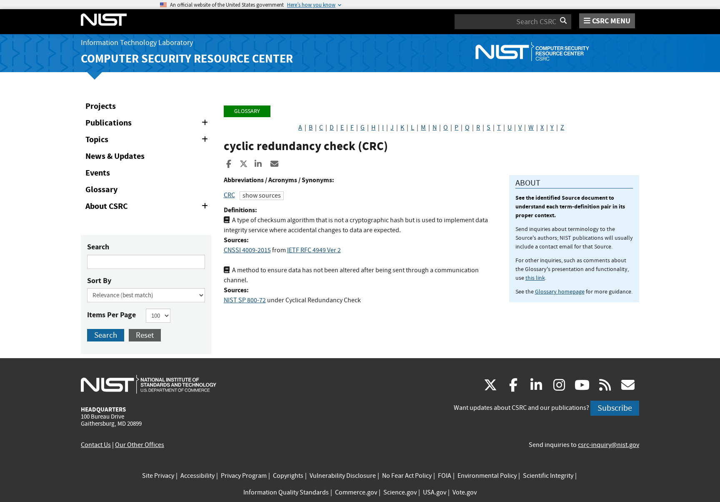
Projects (100, 106)
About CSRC (148, 208)
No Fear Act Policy (407, 476)
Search (98, 247)
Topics (148, 141)
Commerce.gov (356, 492)
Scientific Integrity (548, 476)
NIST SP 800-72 (245, 300)
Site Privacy (158, 476)
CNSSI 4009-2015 (247, 250)
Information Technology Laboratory (137, 43)
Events (97, 172)
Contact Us (96, 445)
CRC (229, 195)
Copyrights (288, 476)
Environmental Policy (487, 476)
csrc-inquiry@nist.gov (608, 445)
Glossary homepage (560, 291)
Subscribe (615, 408)
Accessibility (197, 476)
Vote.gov (464, 492)
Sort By (99, 281)
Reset (145, 335)
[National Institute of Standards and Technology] (148, 384)
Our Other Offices (139, 445)
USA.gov (434, 492)
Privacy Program (244, 476)
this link (535, 277)
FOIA (444, 476)
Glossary (101, 189)
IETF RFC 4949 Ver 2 (314, 250)
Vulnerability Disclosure (343, 476)
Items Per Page (111, 315)
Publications (148, 124)
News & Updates (115, 156)
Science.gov (400, 492)
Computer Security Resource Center (187, 58)
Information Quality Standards (286, 492)
